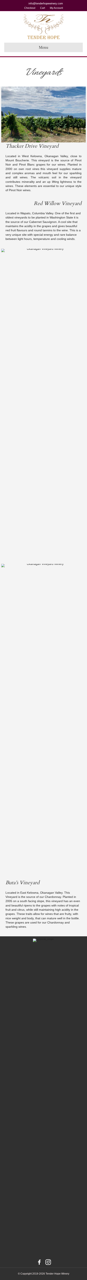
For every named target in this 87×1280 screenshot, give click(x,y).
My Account (56, 8)
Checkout (29, 8)
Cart (42, 8)
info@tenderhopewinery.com (46, 3)
